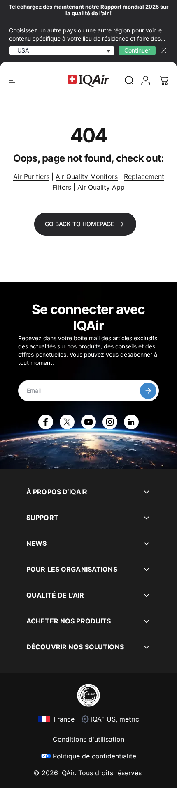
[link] (129, 80)
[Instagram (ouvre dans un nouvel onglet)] (109, 422)
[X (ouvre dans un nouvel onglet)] (67, 422)
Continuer (137, 50)
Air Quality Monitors (87, 176)
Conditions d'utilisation (88, 739)
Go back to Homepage (79, 223)
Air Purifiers (31, 176)
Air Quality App (101, 187)
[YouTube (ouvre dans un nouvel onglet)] (88, 422)
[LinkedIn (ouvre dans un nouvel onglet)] (131, 422)
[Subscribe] (148, 391)
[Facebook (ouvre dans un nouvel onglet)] (45, 422)
